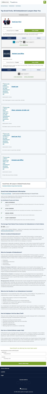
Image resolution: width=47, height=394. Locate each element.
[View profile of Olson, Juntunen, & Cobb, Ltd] (6, 113)
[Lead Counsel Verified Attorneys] (6, 193)
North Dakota (18, 5)
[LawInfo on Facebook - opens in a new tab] (18, 382)
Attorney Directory (4, 5)
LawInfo (3, 372)
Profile (39, 38)
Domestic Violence (6, 186)
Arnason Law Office (17, 160)
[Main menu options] (5, 2)
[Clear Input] (44, 353)
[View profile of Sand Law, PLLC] (7, 21)
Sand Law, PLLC (16, 22)
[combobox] (23, 353)
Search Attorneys (23, 363)
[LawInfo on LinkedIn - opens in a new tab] (29, 382)
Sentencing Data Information (7, 230)
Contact (9, 38)
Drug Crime (14, 186)
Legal (2, 375)
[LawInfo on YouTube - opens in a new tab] (25, 382)
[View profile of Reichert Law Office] (7, 53)
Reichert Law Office (18, 53)
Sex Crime (19, 186)
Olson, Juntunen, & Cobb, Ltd (20, 110)
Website (24, 38)
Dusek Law (15, 86)
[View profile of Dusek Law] (6, 89)
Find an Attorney (5, 368)
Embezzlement (11, 5)
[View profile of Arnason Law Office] (6, 163)
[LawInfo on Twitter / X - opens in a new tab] (21, 382)
